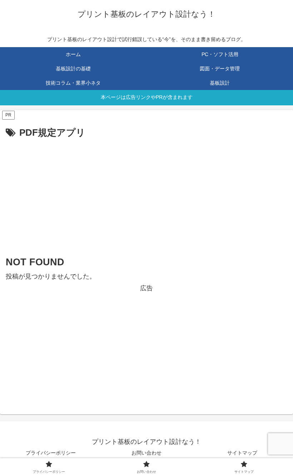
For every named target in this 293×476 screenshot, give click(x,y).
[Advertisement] (146, 195)
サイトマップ (242, 453)
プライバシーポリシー (51, 453)
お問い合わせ (146, 453)
